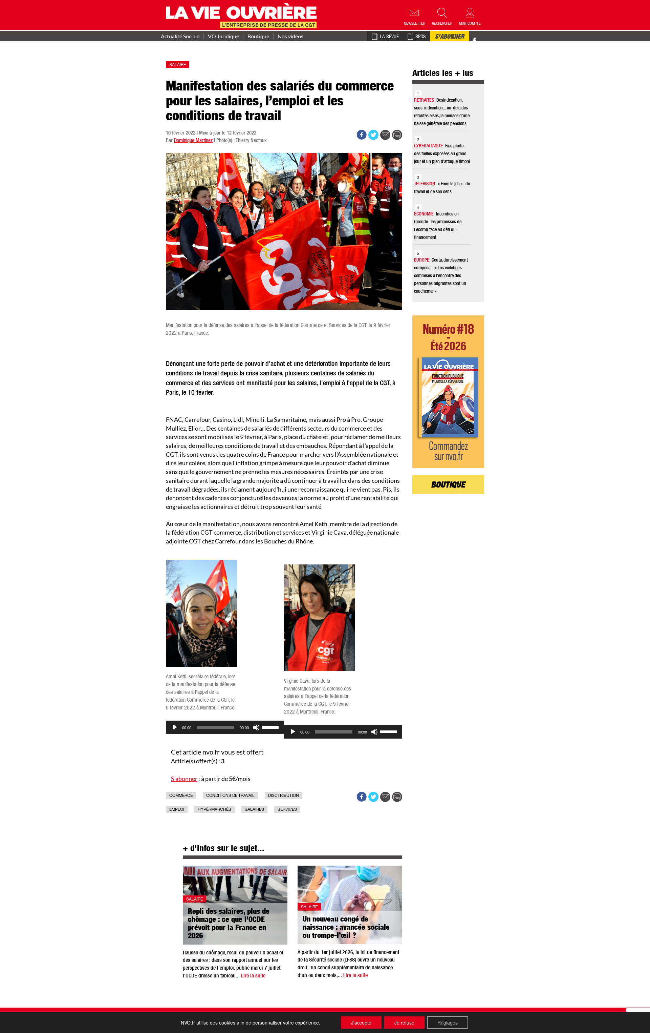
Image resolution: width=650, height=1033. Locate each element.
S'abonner (449, 37)
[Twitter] (481, 37)
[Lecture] (174, 727)
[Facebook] (474, 41)
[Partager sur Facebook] (361, 135)
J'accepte (361, 1022)
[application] (225, 727)
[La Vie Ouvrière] (243, 14)
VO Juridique (223, 36)
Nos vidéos (290, 36)
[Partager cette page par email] (385, 135)
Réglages (447, 1022)
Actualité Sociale (180, 36)
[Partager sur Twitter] (373, 135)
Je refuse (404, 1022)
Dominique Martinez (193, 140)
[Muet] (256, 727)
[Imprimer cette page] (397, 135)
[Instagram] (486, 41)
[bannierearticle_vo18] (448, 391)
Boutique (258, 36)
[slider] (271, 727)
